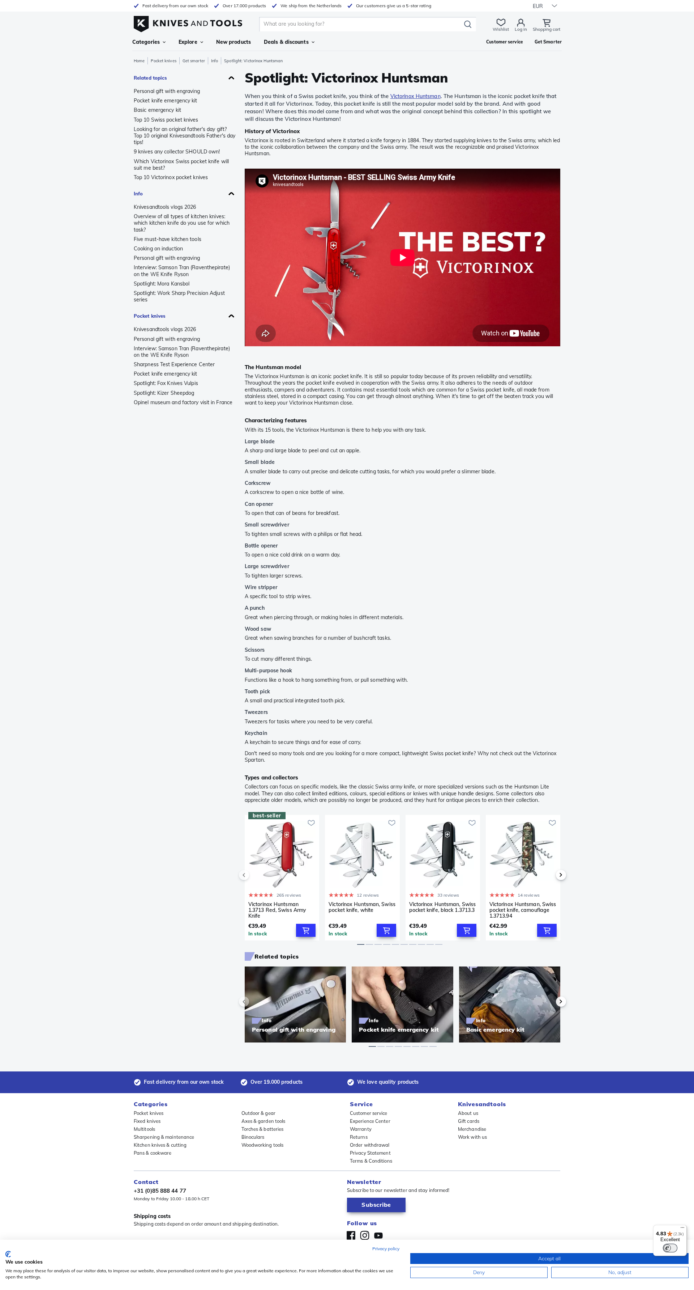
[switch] (670, 1248)
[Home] (188, 22)
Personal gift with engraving (167, 91)
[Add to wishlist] (311, 823)
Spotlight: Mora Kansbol (161, 283)
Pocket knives (163, 60)
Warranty (361, 1129)
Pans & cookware (153, 1153)
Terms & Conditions (371, 1161)
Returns (359, 1137)
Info (214, 60)
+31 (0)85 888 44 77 (160, 1190)
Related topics (150, 78)
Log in (521, 29)
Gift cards (468, 1121)
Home (139, 60)
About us (468, 1113)
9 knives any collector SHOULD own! (177, 151)
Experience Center (370, 1121)
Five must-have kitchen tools (167, 239)
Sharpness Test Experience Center (174, 364)
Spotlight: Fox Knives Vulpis (166, 383)
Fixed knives (147, 1121)
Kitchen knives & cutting (160, 1145)
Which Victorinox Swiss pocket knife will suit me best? (181, 164)
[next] (548, 875)
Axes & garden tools (263, 1121)
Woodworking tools (262, 1145)
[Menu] (682, 1229)
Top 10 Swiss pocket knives (166, 120)
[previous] (256, 875)
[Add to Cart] (306, 930)
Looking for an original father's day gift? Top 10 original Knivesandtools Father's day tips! (184, 135)
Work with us (472, 1137)
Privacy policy (385, 1248)
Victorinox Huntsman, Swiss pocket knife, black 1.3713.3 (442, 907)
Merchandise (472, 1129)
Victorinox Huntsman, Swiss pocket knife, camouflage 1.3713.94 (522, 910)
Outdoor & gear (258, 1113)
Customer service (368, 1113)
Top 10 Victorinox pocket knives (171, 177)
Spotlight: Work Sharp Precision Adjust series (179, 296)
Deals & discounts (286, 42)
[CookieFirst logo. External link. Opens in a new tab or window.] (8, 1254)
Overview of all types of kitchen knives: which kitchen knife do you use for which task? (182, 223)
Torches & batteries (262, 1129)
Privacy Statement (370, 1153)
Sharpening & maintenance (164, 1137)
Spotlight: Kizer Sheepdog (164, 393)
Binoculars (253, 1137)
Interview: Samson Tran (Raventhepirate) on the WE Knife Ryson (182, 270)
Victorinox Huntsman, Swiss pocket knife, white (362, 907)
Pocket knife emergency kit (165, 100)
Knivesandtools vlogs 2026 (165, 207)
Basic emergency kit (157, 110)
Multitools (144, 1129)
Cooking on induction (158, 248)
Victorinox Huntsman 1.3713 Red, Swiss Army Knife (277, 910)
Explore (188, 42)
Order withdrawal (370, 1145)
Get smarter (194, 60)
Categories (146, 42)
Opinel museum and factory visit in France (183, 402)
